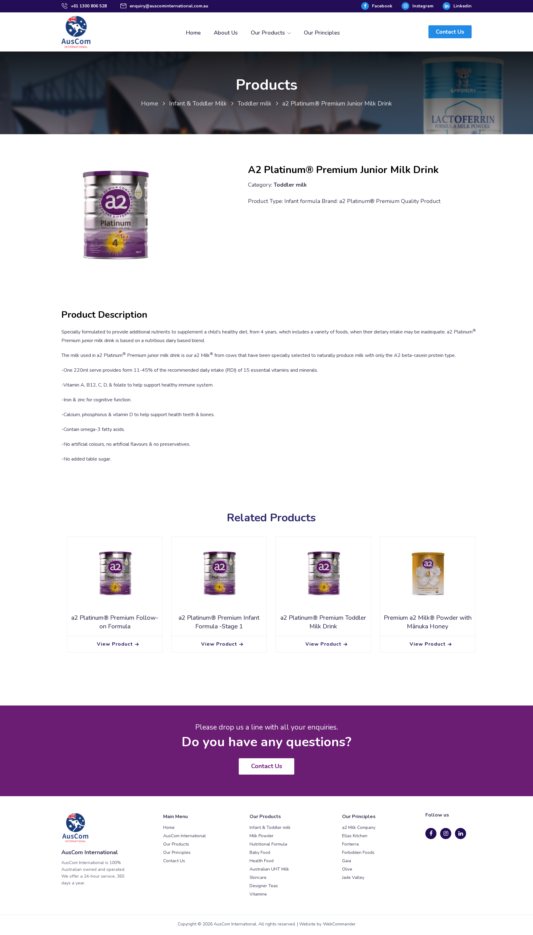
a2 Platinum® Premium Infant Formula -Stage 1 (219, 622)
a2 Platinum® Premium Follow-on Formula (114, 622)
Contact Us (450, 31)
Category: (260, 184)
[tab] (104, 314)
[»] (154, 104)
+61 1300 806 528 (89, 6)
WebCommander (339, 924)
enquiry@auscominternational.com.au (169, 6)
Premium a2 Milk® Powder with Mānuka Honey (428, 622)
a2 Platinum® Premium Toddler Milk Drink (323, 622)
